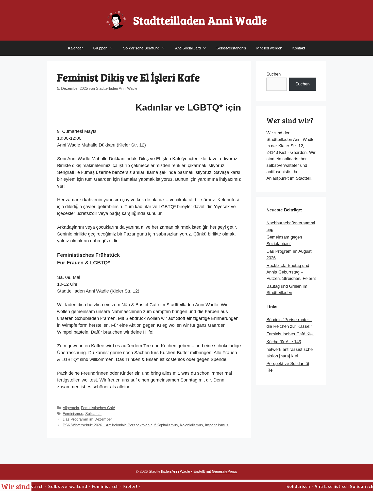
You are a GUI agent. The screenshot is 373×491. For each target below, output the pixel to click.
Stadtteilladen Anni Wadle (200, 20)
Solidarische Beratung (141, 48)
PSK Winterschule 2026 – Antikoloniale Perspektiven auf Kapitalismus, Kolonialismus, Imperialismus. (146, 425)
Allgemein (71, 408)
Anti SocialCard (188, 48)
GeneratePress (224, 471)
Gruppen (100, 48)
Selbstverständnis (231, 48)
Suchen (273, 74)
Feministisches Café (98, 408)
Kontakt (298, 48)
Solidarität (93, 413)
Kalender (75, 48)
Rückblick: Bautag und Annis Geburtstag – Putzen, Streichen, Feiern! (291, 272)
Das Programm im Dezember (87, 419)
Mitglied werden (269, 48)
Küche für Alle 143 (283, 341)
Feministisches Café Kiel (290, 334)
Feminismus (73, 413)
